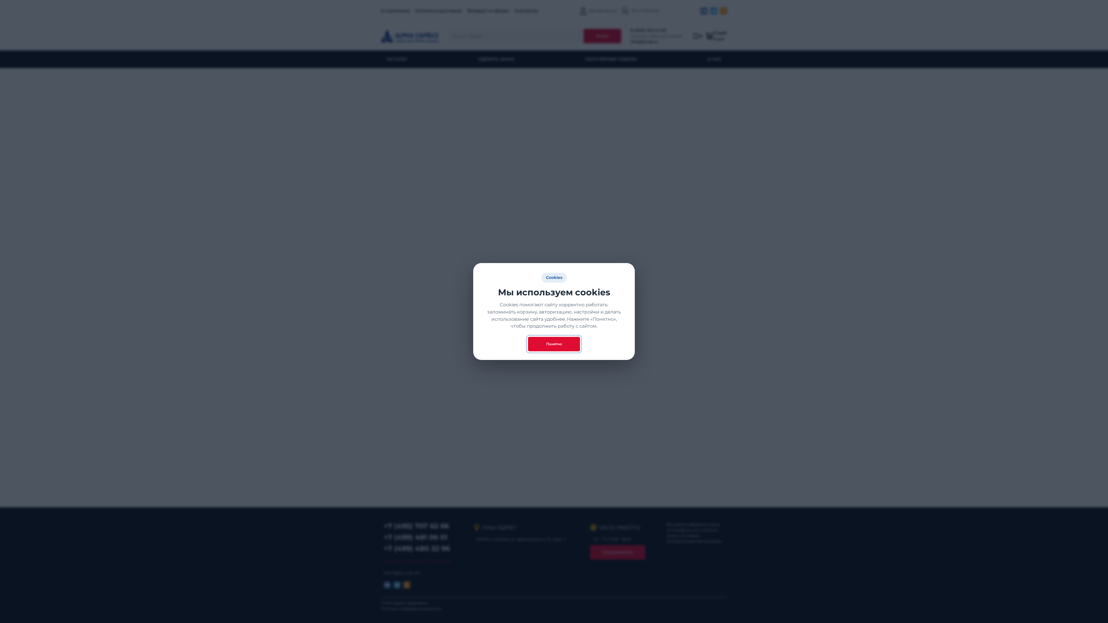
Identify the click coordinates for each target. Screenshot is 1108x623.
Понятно (554, 344)
